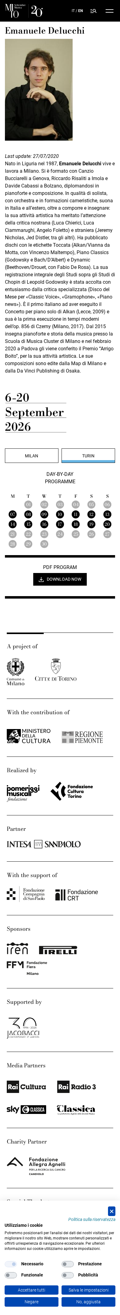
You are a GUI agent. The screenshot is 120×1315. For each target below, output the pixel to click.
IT (73, 11)
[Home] (24, 11)
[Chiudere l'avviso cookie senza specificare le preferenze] (111, 1211)
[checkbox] (11, 1264)
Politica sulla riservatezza (91, 1219)
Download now (64, 579)
